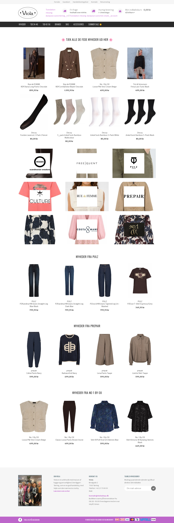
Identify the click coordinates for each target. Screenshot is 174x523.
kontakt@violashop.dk (99, 496)
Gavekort (66, 2)
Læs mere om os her (62, 491)
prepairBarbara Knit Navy (69, 371)
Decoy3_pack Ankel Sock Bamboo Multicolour (69, 135)
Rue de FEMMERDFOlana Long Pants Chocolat (34, 85)
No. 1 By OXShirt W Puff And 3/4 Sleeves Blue (104, 438)
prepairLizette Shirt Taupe (140, 371)
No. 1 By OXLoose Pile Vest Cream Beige (105, 85)
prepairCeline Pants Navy (34, 371)
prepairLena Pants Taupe (104, 371)
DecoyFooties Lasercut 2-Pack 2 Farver (34, 134)
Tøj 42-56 (46, 24)
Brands (58, 24)
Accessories (78, 24)
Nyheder (22, 24)
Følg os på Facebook (31, 519)
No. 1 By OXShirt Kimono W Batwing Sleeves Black (140, 439)
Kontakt (94, 2)
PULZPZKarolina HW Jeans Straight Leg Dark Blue (69, 304)
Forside (57, 2)
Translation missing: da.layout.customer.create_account (93, 16)
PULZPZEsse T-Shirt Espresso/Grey (140, 302)
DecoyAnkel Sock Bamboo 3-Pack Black (140, 134)
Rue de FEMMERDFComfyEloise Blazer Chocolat (69, 85)
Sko (67, 24)
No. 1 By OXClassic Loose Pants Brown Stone (69, 438)
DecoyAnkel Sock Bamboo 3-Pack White (104, 134)
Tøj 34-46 (34, 24)
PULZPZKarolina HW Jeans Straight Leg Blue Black (34, 304)
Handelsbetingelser (80, 2)
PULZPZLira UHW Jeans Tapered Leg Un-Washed (104, 304)
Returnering (105, 2)
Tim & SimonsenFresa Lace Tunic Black (140, 85)
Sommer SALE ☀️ (95, 24)
